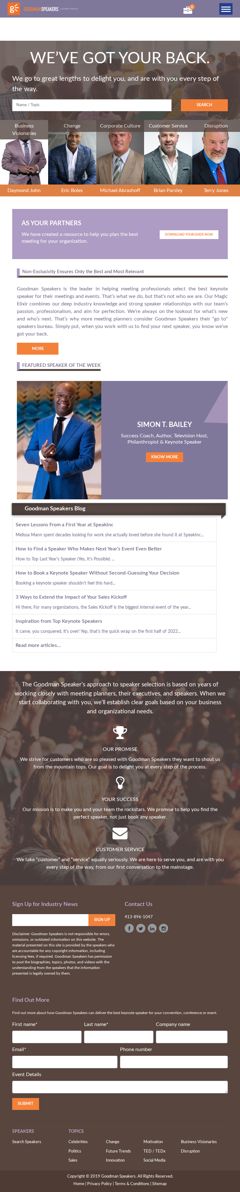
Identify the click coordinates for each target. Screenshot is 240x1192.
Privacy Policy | (100, 1184)
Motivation (153, 1142)
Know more (164, 457)
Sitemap (159, 1184)
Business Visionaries (199, 1142)
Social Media (154, 1160)
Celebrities (78, 1142)
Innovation (115, 1160)
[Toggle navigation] (225, 9)
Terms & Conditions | (133, 1184)
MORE (38, 349)
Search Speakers (26, 1142)
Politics (74, 1151)
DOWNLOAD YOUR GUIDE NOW (189, 234)
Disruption (190, 1151)
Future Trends (118, 1151)
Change (112, 1142)
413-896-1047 (139, 917)
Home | (79, 1184)
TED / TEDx (154, 1151)
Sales (73, 1160)
